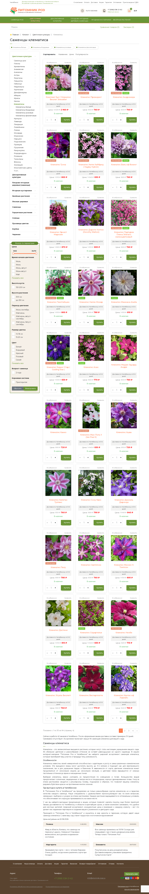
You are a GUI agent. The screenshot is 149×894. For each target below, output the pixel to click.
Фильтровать (30, 388)
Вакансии (73, 864)
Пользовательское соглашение (57, 886)
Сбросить (18, 388)
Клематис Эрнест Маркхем (58, 233)
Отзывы (111, 864)
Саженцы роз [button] (17, 20)
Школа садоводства (131, 889)
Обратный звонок (113, 12)
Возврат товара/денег (88, 864)
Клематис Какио (58, 432)
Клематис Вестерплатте (91, 695)
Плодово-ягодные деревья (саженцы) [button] (79, 20)
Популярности (81, 54)
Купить (66, 120)
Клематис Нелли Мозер (91, 302)
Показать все (18, 278)
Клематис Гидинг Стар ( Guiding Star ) (58, 368)
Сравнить (67, 62)
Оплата (86, 2)
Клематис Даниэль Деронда (124, 501)
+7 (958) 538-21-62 (63, 878)
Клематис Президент (91, 97)
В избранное (51, 62)
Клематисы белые (19, 47)
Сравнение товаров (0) (109, 27)
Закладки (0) (128, 27)
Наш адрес (14, 878)
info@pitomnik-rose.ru (96, 878)
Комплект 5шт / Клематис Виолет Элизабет (58, 98)
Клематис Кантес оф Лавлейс (124, 696)
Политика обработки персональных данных (26, 886)
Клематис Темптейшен (58, 302)
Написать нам (132, 874)
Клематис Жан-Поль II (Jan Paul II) (91, 436)
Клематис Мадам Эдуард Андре (123, 366)
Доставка (94, 2)
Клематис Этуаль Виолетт (58, 695)
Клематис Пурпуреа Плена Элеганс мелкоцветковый (124, 234)
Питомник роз (123, 886)
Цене (71, 54)
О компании (78, 2)
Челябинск (14, 2)
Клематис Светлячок (91, 565)
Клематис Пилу (58, 567)
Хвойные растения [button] (121, 20)
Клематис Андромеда (124, 97)
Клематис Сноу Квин (91, 500)
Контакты (120, 864)
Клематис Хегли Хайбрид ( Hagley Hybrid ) (91, 166)
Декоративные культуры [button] (57, 20)
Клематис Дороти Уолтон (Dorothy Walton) (91, 231)
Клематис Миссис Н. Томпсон (124, 566)
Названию (63, 54)
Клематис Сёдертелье (91, 633)
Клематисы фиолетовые (87, 47)
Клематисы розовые (63, 47)
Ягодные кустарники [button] (101, 20)
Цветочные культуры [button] (35, 20)
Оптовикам (117, 2)
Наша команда (29, 864)
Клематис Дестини (58, 630)
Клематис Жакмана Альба (124, 302)
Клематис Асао (91, 367)
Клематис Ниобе (124, 633)
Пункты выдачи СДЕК (130, 2)
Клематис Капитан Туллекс (58, 501)
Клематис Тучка (58, 165)
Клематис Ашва (124, 432)
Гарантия (108, 2)
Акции (101, 2)
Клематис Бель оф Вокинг (124, 165)
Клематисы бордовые (41, 47)
